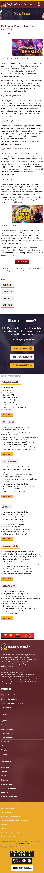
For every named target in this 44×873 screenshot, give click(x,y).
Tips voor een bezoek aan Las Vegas (15, 439)
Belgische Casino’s (7, 808)
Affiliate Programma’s (7, 784)
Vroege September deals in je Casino (16, 594)
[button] (31, 4)
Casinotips (6, 298)
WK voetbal (4, 750)
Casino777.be (7, 285)
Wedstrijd (6, 410)
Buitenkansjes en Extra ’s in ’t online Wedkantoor (20, 608)
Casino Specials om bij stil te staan (15, 601)
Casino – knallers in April (11, 613)
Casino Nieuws (8, 388)
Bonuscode (4, 725)
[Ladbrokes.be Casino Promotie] (17, 638)
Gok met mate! (5, 767)
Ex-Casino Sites (5, 741)
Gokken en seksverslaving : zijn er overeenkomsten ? (21, 437)
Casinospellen (7, 291)
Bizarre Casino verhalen (11, 477)
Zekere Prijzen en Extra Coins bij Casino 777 (19, 486)
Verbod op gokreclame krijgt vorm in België (18, 474)
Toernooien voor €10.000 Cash (14, 489)
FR (39, 5)
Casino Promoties (9, 390)
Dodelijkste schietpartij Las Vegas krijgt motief (19, 467)
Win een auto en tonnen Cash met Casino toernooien (21, 599)
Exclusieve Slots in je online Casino (15, 527)
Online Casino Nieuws (7, 737)
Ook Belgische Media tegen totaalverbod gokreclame (21, 554)
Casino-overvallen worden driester (15, 444)
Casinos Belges (6, 812)
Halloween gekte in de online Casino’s (16, 484)
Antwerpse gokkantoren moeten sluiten (17, 574)
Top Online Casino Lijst (9, 837)
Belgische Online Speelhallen (9, 699)
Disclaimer (4, 772)
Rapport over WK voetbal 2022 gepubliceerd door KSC (22, 556)
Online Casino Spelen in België (11, 833)
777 (24, 238)
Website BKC (4, 792)
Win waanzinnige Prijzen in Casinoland (16, 529)
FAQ (2, 746)
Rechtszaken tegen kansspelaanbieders (16, 566)
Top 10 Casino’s (5, 721)
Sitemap (4, 825)
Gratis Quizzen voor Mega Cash (14, 491)
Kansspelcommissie (10, 397)
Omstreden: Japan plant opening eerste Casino (19, 449)
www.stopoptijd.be (22, 843)
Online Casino (7, 305)
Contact (4, 829)
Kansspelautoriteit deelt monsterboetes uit (18, 469)
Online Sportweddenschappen (13, 407)
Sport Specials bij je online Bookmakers (17, 603)
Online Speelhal (8, 405)
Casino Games (5, 733)
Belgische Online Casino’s (8, 695)
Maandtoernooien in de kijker (13, 591)
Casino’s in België (6, 707)
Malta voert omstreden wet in (13, 430)
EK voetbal (4, 754)
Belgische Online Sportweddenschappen (12, 703)
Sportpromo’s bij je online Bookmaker (16, 517)
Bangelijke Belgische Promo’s (13, 524)
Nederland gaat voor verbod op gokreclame (18, 569)
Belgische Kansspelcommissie (9, 788)
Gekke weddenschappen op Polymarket (17, 427)
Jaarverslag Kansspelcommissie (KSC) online (18, 442)
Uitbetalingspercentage (7, 729)
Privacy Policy (5, 776)
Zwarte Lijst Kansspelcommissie (10, 797)
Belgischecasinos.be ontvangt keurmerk (17, 559)
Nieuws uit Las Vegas (10, 435)
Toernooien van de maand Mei (13, 532)
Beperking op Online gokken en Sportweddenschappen (22, 564)
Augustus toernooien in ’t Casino (14, 596)
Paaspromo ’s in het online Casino (15, 611)
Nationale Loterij (9, 400)
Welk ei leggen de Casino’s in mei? (15, 534)
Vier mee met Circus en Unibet (13, 522)
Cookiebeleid (4, 780)
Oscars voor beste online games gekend (17, 432)
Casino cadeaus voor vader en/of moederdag (19, 447)
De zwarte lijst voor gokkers (13, 561)
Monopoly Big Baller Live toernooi (15, 519)
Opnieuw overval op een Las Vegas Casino (18, 472)
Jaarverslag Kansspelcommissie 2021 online (18, 571)
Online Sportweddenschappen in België (15, 821)
